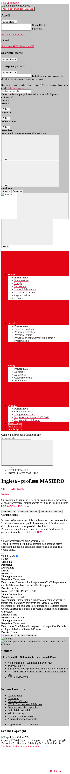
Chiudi (5, 109)
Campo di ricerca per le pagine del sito (21, 434)
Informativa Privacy (18, 701)
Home (11, 467)
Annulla (6, 191)
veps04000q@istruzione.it (41, 668)
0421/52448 (18, 665)
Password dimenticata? (13, 34)
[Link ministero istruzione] (15, 5)
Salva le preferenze (26, 635)
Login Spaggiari (17, 88)
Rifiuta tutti (27, 511)
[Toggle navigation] (27, 232)
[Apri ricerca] (43, 206)
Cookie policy (15, 695)
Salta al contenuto (10, 2)
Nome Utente (39, 25)
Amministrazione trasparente (22, 719)
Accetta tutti (51, 511)
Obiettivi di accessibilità (20, 710)
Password (37, 28)
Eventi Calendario (17, 470)
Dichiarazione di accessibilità (23, 707)
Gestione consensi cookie (21, 716)
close (5, 246)
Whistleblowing (16, 713)
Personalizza (9, 511)
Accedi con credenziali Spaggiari (18, 9)
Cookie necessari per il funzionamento (21, 540)
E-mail (35, 75)
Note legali (13, 698)
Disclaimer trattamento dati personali (20, 746)
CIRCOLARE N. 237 (12, 488)
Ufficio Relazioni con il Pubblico (25, 704)
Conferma (17, 191)
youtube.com (8, 555)
